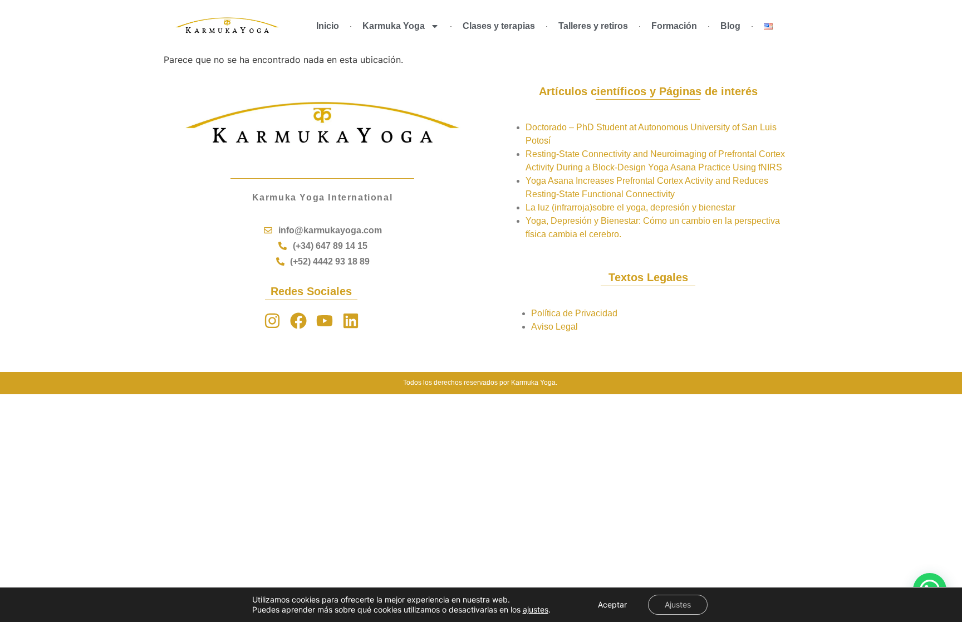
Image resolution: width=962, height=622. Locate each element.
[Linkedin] (350, 320)
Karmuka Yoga (393, 26)
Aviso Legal (554, 326)
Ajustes (678, 604)
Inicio (327, 26)
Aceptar (612, 604)
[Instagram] (272, 320)
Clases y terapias (499, 26)
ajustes (535, 609)
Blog (730, 26)
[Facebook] (298, 320)
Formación (674, 26)
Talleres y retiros (593, 26)
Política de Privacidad (574, 313)
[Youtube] (324, 320)
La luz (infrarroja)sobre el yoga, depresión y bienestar (630, 207)
